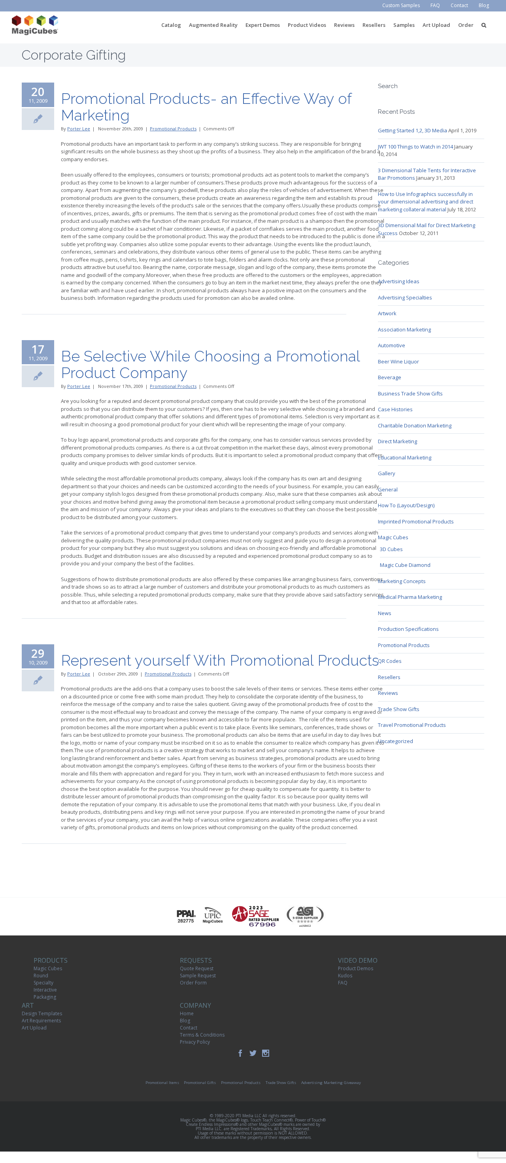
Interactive (45, 989)
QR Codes (390, 660)
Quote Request (196, 968)
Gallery (386, 473)
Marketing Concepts (402, 581)
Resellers (389, 677)
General (388, 489)
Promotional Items (162, 1082)
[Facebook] (240, 1053)
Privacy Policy (195, 1042)
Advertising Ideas (398, 281)
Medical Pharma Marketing (410, 596)
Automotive (391, 345)
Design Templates (42, 1013)
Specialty (43, 982)
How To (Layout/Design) (406, 505)
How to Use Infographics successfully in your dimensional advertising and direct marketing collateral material (425, 201)
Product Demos (355, 968)
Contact (188, 1027)
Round (41, 975)
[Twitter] (253, 1053)
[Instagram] (265, 1053)
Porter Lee (78, 129)
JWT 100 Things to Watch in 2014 (415, 146)
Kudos (345, 975)
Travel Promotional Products (412, 724)
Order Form (193, 982)
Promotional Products (173, 129)
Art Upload (34, 1027)
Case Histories (395, 409)
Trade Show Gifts (398, 709)
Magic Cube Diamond (405, 564)
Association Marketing (404, 329)
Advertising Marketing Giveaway (331, 1082)
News (384, 613)
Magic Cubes (393, 537)
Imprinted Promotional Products (416, 521)
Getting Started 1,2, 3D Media (412, 130)
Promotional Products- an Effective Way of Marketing (206, 107)
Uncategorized (395, 741)
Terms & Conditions (202, 1034)
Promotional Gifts (200, 1082)
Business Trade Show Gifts (410, 393)
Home (187, 1013)
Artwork (387, 313)
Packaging (45, 997)
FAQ (342, 982)
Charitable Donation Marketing (414, 425)
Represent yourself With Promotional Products (220, 660)
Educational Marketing (404, 457)
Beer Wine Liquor (398, 361)
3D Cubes (391, 549)
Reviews (388, 692)
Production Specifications (408, 628)
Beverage (389, 377)
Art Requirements (41, 1020)
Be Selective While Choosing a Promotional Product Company (210, 364)
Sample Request (198, 975)
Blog (185, 1020)
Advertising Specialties (405, 297)
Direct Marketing (397, 441)
